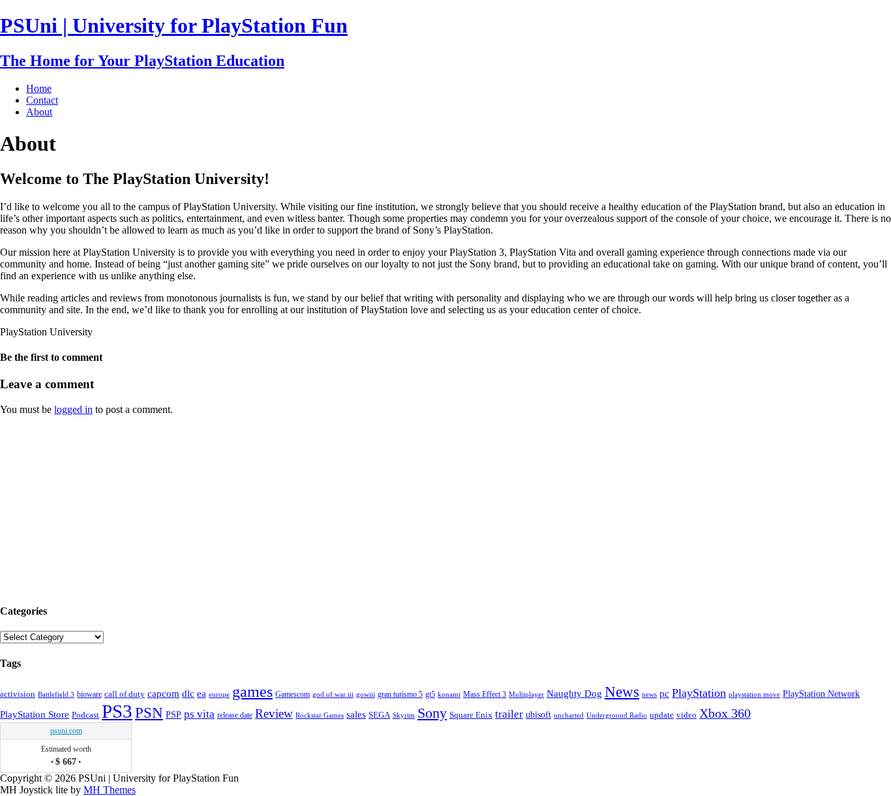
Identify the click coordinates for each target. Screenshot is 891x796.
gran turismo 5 (400, 694)
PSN (149, 713)
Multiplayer (526, 694)
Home (39, 88)
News (622, 691)
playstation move (754, 694)
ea (201, 693)
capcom (163, 693)
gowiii (365, 694)
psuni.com (66, 730)
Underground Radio (616, 715)
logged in (73, 409)
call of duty (124, 694)
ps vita (199, 714)
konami (449, 694)
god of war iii (333, 694)
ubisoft (538, 715)
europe (219, 694)
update (662, 715)
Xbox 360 (725, 713)
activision (17, 694)
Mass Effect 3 (484, 694)
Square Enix (470, 715)
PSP (173, 715)
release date (234, 715)
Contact (42, 100)
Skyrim (404, 715)
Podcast (85, 715)
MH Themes (109, 789)
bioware (89, 694)
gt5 (430, 694)
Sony (432, 713)
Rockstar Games (319, 715)
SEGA (379, 715)
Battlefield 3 (56, 694)
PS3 (117, 711)
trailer (509, 714)
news (649, 694)
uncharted (569, 715)
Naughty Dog (574, 693)
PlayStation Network (821, 693)
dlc (188, 693)
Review (274, 713)
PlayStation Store (34, 714)
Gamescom (292, 694)
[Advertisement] (98, 507)
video (686, 715)
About (39, 111)
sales (356, 714)
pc (664, 693)
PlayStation (699, 692)
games (252, 691)
